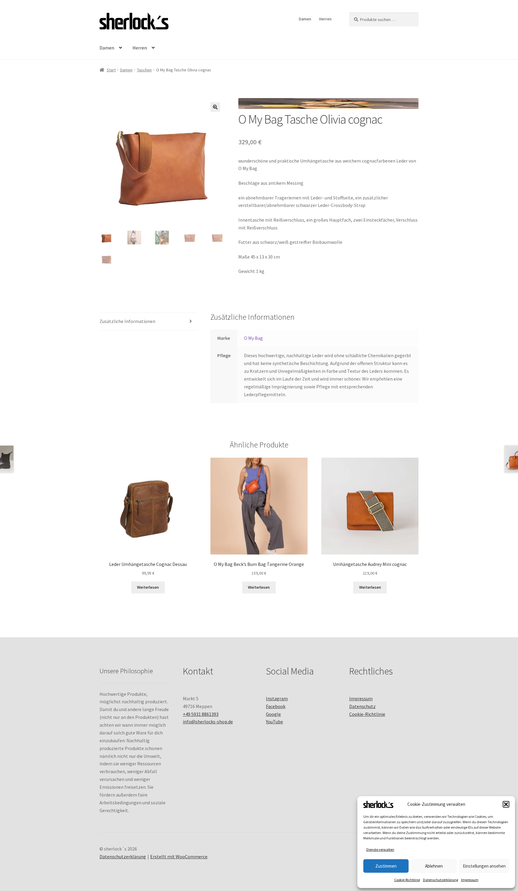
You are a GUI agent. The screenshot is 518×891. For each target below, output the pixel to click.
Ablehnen (434, 866)
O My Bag (253, 338)
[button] (506, 804)
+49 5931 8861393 (201, 714)
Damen (305, 19)
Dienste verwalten (380, 849)
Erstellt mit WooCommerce (178, 857)
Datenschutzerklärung (440, 880)
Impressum (469, 880)
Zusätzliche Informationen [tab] (127, 321)
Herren (325, 19)
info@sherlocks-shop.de (208, 722)
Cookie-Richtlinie (407, 880)
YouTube (274, 722)
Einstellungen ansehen (484, 866)
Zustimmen (386, 866)
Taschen (144, 70)
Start (111, 70)
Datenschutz (362, 706)
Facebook (275, 706)
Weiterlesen (148, 587)
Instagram (277, 698)
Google (273, 714)
